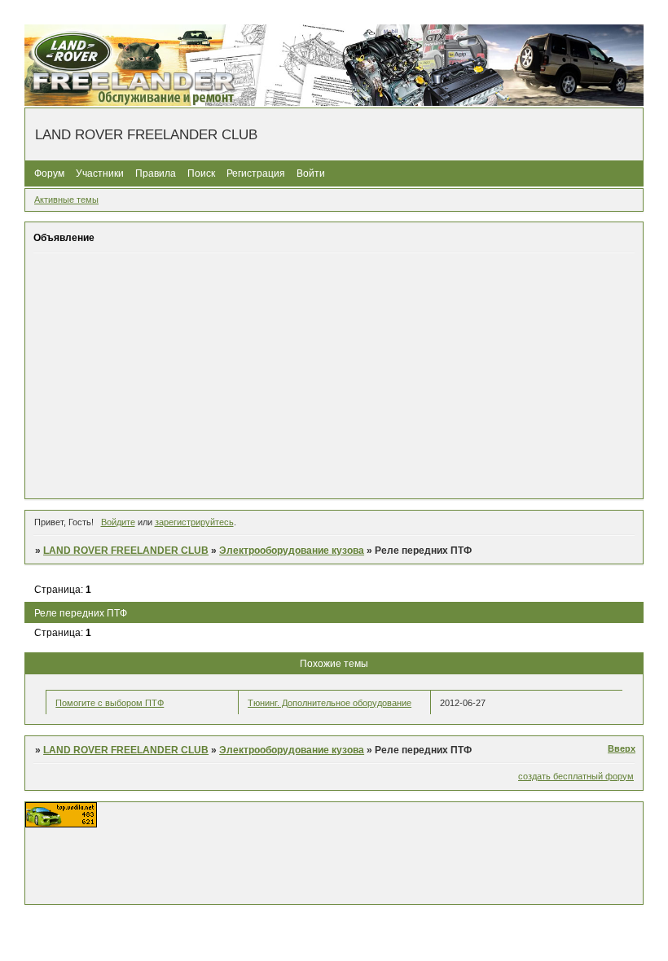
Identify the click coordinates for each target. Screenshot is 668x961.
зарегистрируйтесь (194, 522)
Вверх (621, 748)
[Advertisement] (334, 375)
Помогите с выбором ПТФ (109, 703)
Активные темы (66, 199)
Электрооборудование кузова (291, 550)
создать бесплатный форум (576, 776)
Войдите (118, 522)
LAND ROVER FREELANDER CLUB (126, 550)
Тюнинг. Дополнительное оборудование (329, 703)
